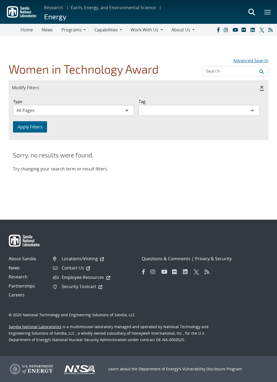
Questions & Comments (166, 259)
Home (27, 30)
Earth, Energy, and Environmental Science (113, 8)
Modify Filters (31, 87)
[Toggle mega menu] (268, 12)
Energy (55, 16)
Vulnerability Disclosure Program (212, 368)
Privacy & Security (213, 259)
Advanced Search (250, 61)
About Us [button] (181, 30)
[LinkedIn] (253, 30)
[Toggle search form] (252, 12)
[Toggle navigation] (10, 30)
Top (261, 376)
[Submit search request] (261, 71)
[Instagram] (227, 30)
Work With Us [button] (145, 30)
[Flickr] (245, 30)
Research (53, 8)
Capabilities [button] (106, 30)
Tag (142, 101)
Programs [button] (71, 30)
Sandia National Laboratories (35, 326)
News (47, 30)
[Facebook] (218, 30)
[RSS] (271, 30)
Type (17, 101)
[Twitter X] (262, 30)
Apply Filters (30, 127)
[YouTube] (236, 30)
